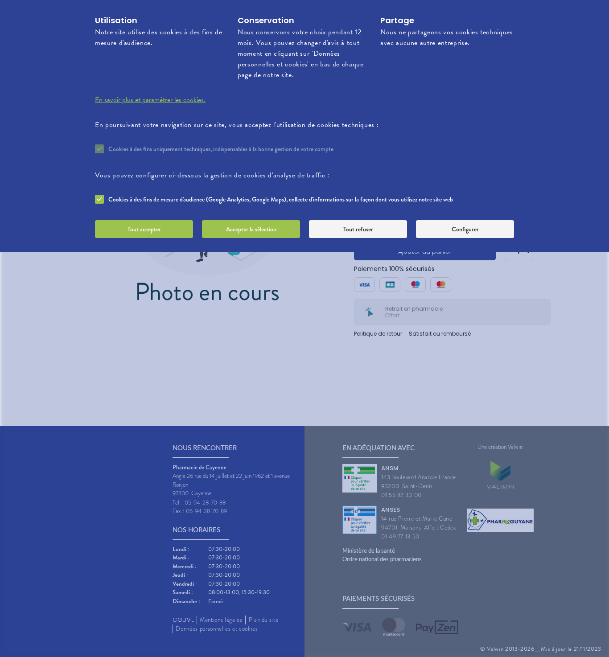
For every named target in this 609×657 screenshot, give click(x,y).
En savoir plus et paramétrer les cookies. (150, 99)
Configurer (465, 229)
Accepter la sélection (251, 229)
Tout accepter (144, 229)
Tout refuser (358, 229)
